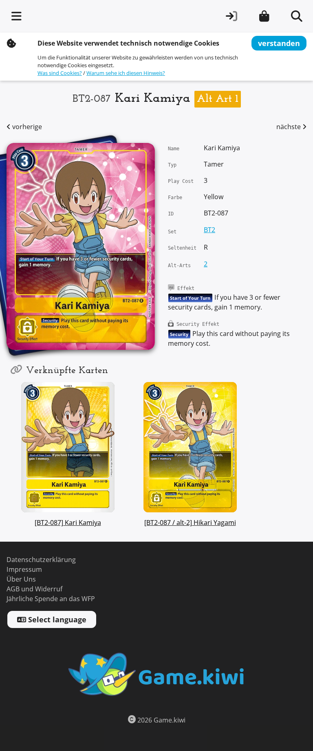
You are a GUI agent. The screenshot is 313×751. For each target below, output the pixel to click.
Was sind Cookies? (59, 73)
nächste (289, 127)
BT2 (209, 230)
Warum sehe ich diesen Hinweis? (125, 73)
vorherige (26, 127)
